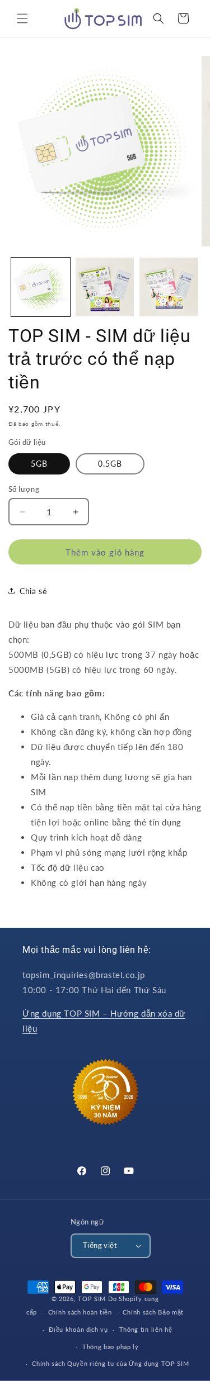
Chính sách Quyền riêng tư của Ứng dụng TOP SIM (110, 1363)
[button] (22, 18)
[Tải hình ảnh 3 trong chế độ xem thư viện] (105, 287)
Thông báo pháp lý (110, 1346)
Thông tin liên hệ (145, 1329)
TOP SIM (92, 1298)
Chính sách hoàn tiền (80, 1312)
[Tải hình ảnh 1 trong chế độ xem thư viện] (40, 287)
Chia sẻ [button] (33, 591)
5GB (39, 463)
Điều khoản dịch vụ (78, 1329)
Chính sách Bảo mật (153, 1312)
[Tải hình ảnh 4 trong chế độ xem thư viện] (168, 287)
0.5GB (110, 463)
